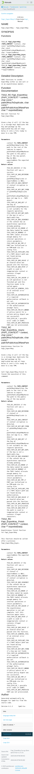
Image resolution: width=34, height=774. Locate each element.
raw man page (7, 720)
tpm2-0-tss (23, 7)
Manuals (5, 7)
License (17, 770)
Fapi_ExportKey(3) (8, 19)
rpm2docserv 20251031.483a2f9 (21, 767)
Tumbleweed (14, 7)
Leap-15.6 (6, 742)
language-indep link (9, 715)
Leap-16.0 (6, 738)
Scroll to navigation (7, 13)
